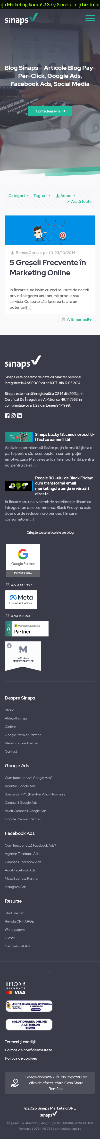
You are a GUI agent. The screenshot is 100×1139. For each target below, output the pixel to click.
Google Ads (17, 766)
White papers (15, 929)
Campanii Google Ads (21, 802)
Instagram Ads (15, 887)
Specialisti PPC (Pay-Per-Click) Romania (35, 794)
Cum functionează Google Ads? (28, 777)
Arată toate (81, 201)
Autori (65, 195)
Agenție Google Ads (20, 786)
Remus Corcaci (29, 252)
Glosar (10, 938)
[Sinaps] (50, 18)
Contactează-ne (48, 111)
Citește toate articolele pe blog (50, 532)
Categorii (16, 195)
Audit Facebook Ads (20, 870)
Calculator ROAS (17, 946)
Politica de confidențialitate (28, 1050)
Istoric (9, 710)
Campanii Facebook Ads (23, 862)
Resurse (13, 901)
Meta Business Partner (22, 743)
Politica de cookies (21, 1058)
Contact (11, 751)
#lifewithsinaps (16, 718)
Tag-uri (39, 195)
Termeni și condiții (20, 1041)
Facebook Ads (20, 833)
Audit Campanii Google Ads (25, 811)
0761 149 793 (20, 616)
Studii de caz (14, 913)
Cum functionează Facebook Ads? (30, 845)
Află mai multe (79, 319)
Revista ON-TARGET (20, 921)
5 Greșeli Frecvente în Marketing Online (48, 268)
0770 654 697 (21, 585)
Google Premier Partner (23, 735)
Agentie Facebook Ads (22, 853)
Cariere (10, 726)
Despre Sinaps (20, 698)
